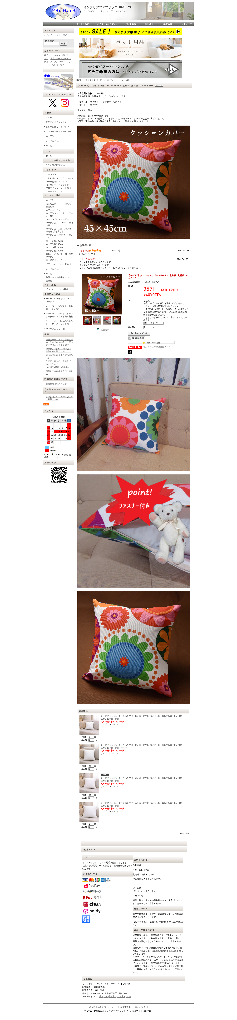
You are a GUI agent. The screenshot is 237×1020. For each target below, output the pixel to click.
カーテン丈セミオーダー (57, 219)
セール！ (50, 156)
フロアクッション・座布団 (58, 188)
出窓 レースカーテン (60, 58)
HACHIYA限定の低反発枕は (59, 367)
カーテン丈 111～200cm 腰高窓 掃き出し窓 (59, 230)
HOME (79, 80)
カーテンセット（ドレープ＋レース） (59, 214)
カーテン (50, 136)
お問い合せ (148, 24)
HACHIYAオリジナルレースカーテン (59, 300)
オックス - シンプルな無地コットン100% (59, 307)
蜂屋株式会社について (56, 379)
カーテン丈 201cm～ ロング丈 (59, 236)
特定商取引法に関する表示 (132, 1007)
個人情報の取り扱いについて (102, 1007)
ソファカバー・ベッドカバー (59, 264)
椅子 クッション (52, 55)
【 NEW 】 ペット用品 (57, 289)
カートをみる (83, 24)
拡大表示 (105, 330)
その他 (49, 145)
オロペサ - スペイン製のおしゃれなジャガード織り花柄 (59, 315)
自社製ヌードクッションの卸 (58, 390)
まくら (49, 117)
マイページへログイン (107, 24)
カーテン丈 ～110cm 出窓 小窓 (59, 224)
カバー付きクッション (56, 181)
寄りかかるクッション (56, 122)
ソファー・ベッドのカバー (58, 131)
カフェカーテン (53, 210)
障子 (62, 65)
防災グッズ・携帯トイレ (57, 277)
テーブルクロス (53, 141)
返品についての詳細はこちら (157, 347)
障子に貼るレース (54, 260)
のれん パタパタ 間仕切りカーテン (59, 255)
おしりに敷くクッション (57, 126)
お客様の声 (166, 24)
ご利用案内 (130, 24)
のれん (53, 62)
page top (184, 833)
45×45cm (124, 80)
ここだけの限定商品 (55, 165)
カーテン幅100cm (54, 241)
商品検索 (50, 41)
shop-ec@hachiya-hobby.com (115, 996)
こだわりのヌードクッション (59, 178)
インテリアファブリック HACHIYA (108, 7)
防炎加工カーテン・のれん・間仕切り (59, 205)
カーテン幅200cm (54, 251)
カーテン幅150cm (54, 247)
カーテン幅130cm (54, 244)
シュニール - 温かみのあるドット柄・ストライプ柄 (59, 322)
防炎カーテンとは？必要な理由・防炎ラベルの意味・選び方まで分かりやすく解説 (59, 342)
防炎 (46, 62)
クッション (51, 174)
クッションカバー (54, 191)
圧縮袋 (49, 281)
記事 (46, 334)
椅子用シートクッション (57, 185)
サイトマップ (185, 24)
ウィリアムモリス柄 (55, 329)
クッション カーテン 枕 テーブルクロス (106, 11)
